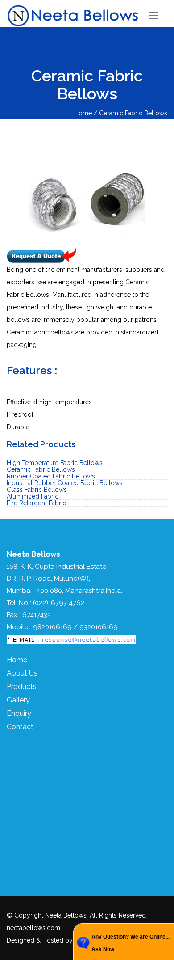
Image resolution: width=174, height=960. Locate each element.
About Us (22, 673)
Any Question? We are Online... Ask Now (130, 943)
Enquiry (19, 713)
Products (22, 686)
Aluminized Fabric (32, 496)
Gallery (18, 700)
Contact (20, 727)
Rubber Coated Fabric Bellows (51, 476)
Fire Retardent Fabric (36, 503)
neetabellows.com (33, 927)
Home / (86, 113)
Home (17, 660)
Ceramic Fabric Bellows (133, 113)
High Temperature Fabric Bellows (55, 462)
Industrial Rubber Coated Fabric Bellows (65, 482)
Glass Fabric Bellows (37, 489)
